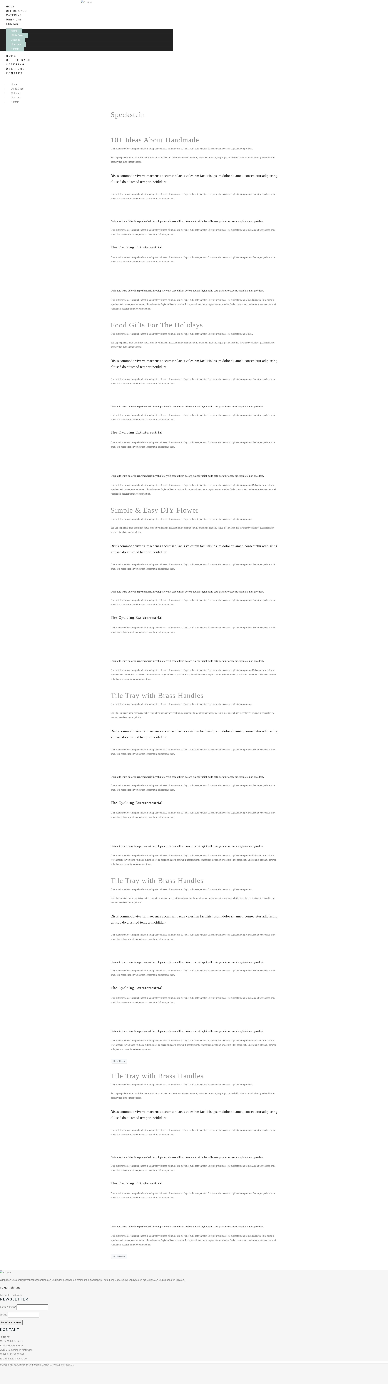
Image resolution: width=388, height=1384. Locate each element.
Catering (14, 15)
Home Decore (119, 1061)
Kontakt (13, 24)
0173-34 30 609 (15, 1354)
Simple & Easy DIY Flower (155, 510)
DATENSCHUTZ (50, 1364)
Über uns (14, 19)
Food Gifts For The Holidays (157, 325)
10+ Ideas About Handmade (155, 140)
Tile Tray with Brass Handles (157, 695)
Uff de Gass (16, 11)
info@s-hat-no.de (17, 1358)
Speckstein (128, 114)
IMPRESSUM (67, 1364)
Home (10, 6)
